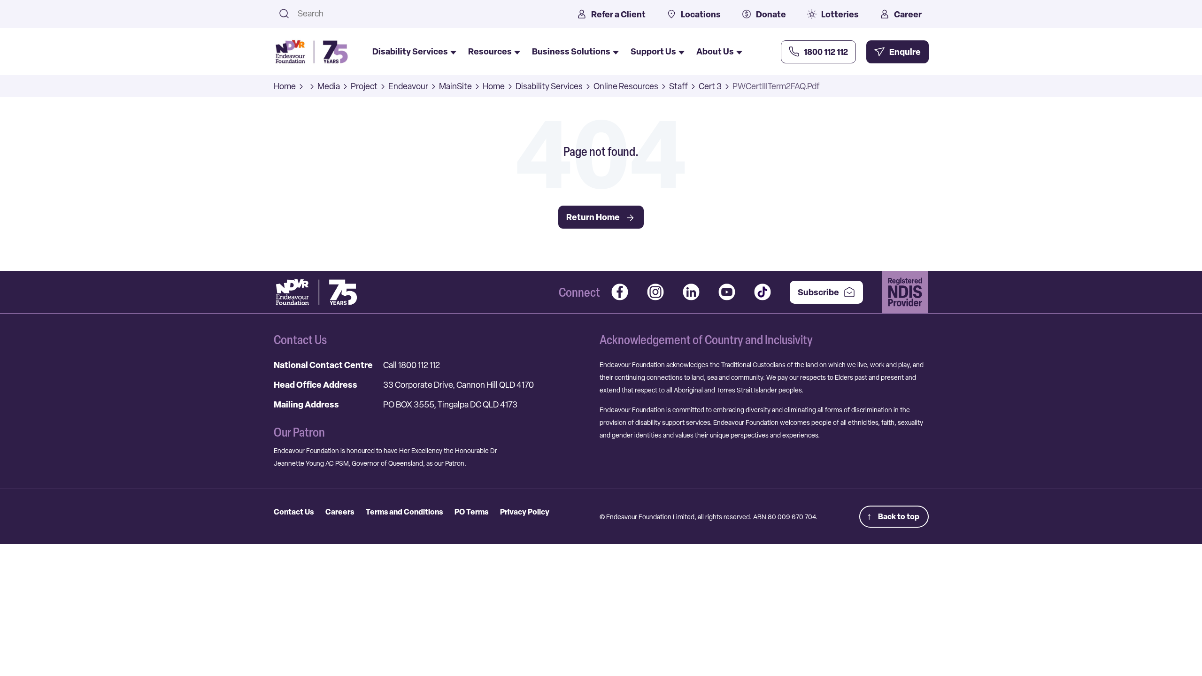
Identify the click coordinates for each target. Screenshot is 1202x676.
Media (328, 86)
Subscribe (818, 292)
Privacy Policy (524, 512)
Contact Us (294, 512)
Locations (701, 14)
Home (285, 86)
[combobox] (425, 13)
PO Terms (471, 512)
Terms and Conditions (404, 512)
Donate (771, 14)
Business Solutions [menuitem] (571, 51)
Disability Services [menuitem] (410, 51)
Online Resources (625, 86)
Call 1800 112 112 (411, 365)
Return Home (593, 217)
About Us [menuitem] (715, 51)
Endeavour (408, 86)
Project (364, 86)
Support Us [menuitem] (653, 51)
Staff (678, 86)
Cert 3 (710, 86)
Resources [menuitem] (490, 51)
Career (908, 14)
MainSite (455, 86)
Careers (339, 512)
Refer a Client (618, 14)
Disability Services (549, 86)
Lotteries (840, 14)
